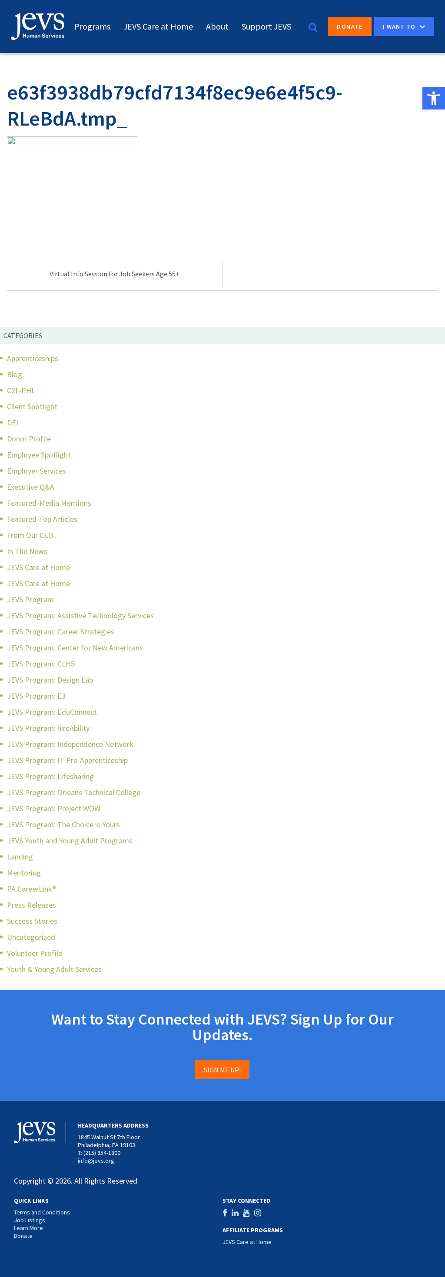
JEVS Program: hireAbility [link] (48, 728)
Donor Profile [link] (29, 439)
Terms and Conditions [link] (42, 1212)
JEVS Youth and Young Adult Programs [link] (70, 841)
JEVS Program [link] (30, 599)
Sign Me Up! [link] (222, 1069)
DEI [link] (12, 423)
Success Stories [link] (32, 921)
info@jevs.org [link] (96, 1160)
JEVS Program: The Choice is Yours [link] (63, 824)
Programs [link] (92, 26)
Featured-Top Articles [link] (42, 519)
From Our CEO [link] (30, 535)
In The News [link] (27, 551)
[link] (433, 98)
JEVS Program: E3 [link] (36, 696)
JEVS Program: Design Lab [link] (50, 680)
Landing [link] (20, 857)
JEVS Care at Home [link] (158, 26)
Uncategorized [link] (31, 937)
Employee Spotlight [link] (39, 455)
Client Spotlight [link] (32, 406)
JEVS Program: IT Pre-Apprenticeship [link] (67, 760)
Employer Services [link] (36, 471)
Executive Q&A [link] (30, 487)
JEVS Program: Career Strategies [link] (60, 632)
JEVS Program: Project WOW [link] (53, 808)
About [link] (217, 26)
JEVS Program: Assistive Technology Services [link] (80, 615)
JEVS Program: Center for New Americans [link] (75, 648)
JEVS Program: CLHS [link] (41, 664)
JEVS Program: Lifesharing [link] (50, 776)
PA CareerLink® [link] (31, 889)
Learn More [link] (28, 1228)
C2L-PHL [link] (21, 390)
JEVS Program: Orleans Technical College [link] (73, 792)
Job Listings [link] (29, 1220)
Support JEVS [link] (266, 26)
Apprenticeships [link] (32, 358)
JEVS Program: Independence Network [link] (70, 744)
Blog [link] (14, 374)
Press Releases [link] (31, 905)
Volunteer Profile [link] (34, 953)
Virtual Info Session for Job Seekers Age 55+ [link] (114, 273)
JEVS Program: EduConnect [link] (52, 712)
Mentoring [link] (24, 873)
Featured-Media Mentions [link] (49, 503)
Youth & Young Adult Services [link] (54, 969)
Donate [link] (349, 26)
